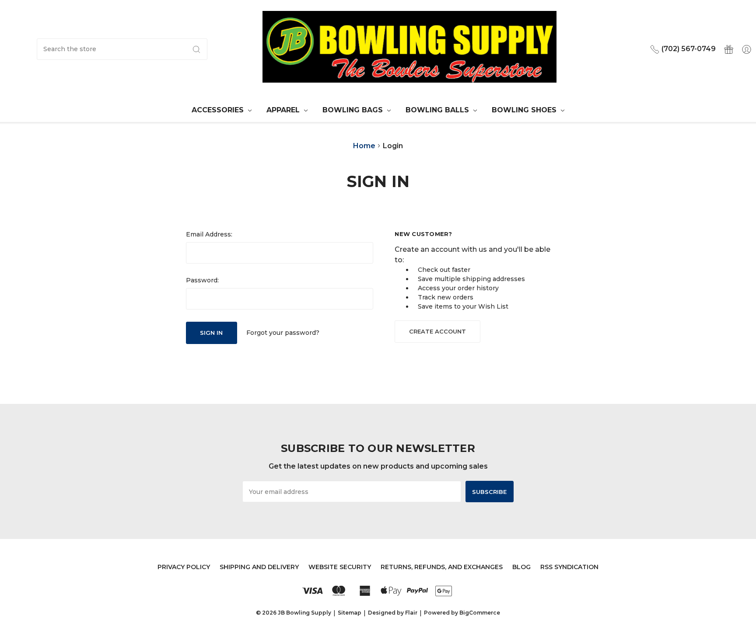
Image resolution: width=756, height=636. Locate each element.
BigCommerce (479, 612)
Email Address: (209, 234)
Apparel (284, 110)
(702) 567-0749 (688, 49)
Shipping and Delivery (259, 567)
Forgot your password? (282, 333)
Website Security (339, 567)
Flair (411, 612)
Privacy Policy (184, 567)
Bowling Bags (353, 110)
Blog (521, 567)
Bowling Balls (438, 110)
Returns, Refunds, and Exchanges (442, 567)
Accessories (219, 110)
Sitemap (349, 612)
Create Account (437, 331)
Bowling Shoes (525, 110)
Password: (202, 280)
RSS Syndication (569, 567)
